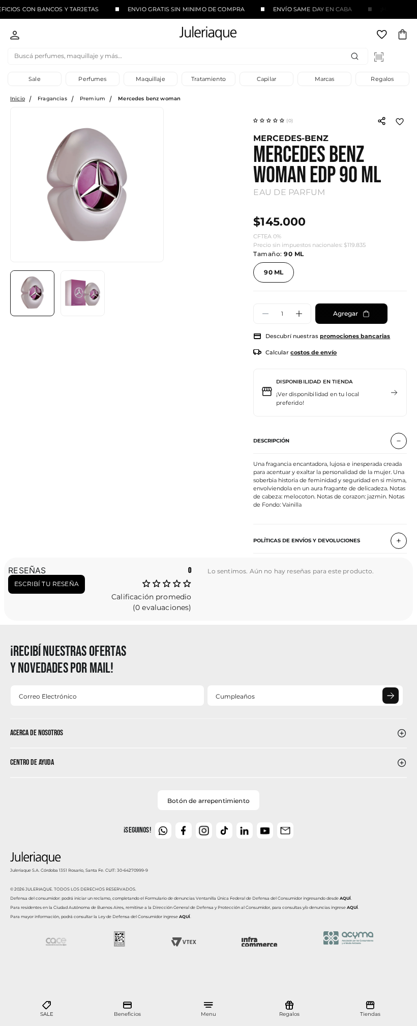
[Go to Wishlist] (383, 36)
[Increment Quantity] (299, 313)
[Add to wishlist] (400, 120)
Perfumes (92, 78)
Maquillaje (150, 78)
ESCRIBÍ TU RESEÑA (46, 584)
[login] (15, 36)
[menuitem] (46, 1009)
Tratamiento (208, 78)
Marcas (325, 78)
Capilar (266, 78)
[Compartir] (381, 120)
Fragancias (52, 98)
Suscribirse (390, 695)
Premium (92, 98)
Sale (34, 78)
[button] (273, 121)
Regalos (382, 78)
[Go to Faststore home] (199, 35)
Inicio (17, 98)
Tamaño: (278, 254)
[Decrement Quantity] (265, 313)
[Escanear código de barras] (379, 57)
